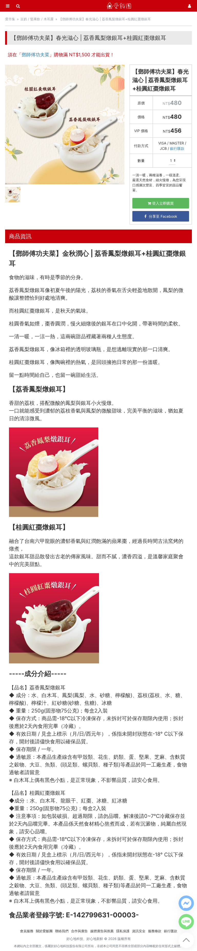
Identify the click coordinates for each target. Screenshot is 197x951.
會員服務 (26, 931)
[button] (186, 903)
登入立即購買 (162, 203)
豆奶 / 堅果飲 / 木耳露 (37, 19)
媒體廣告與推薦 (102, 931)
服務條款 (154, 931)
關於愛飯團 (44, 931)
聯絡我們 (61, 931)
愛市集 (10, 19)
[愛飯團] (119, 6)
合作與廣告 (79, 931)
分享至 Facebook (162, 216)
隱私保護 (123, 931)
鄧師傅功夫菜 (35, 54)
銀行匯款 (177, 148)
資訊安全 (138, 931)
